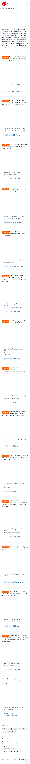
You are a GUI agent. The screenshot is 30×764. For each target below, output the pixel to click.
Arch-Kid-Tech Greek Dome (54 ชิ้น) (15, 396)
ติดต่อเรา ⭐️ (5, 739)
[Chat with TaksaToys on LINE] (27, 760)
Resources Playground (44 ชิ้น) (13, 707)
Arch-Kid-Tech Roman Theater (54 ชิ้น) (14, 484)
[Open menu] (26, 3)
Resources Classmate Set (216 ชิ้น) (14, 260)
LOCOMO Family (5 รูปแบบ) (12, 620)
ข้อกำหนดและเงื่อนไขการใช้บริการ (10, 744)
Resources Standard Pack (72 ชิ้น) (14, 129)
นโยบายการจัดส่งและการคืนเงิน (10, 751)
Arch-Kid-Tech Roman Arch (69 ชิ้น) (15, 440)
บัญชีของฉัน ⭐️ (6, 741)
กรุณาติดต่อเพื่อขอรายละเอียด (11, 715)
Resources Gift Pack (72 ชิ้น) (12, 172)
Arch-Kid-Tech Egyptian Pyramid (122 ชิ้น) (14, 304)
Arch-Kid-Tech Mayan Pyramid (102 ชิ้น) (15, 529)
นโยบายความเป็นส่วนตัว (8, 749)
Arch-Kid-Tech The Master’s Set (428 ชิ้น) (14, 575)
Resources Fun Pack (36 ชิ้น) (12, 85)
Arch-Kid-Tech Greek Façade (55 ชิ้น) (14, 350)
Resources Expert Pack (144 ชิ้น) (14, 216)
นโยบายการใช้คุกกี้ (6, 746)
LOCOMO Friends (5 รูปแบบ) (12, 663)
